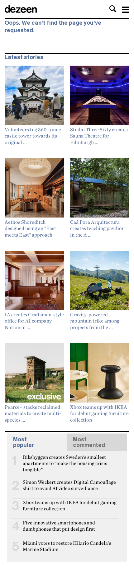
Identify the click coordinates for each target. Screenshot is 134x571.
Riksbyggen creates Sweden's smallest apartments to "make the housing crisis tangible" (65, 459)
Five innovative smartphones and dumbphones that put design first (59, 525)
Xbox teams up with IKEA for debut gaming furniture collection (70, 505)
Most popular (23, 442)
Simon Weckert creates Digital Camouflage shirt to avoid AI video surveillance (69, 484)
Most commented (89, 442)
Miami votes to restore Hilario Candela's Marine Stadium (67, 545)
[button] (112, 8)
